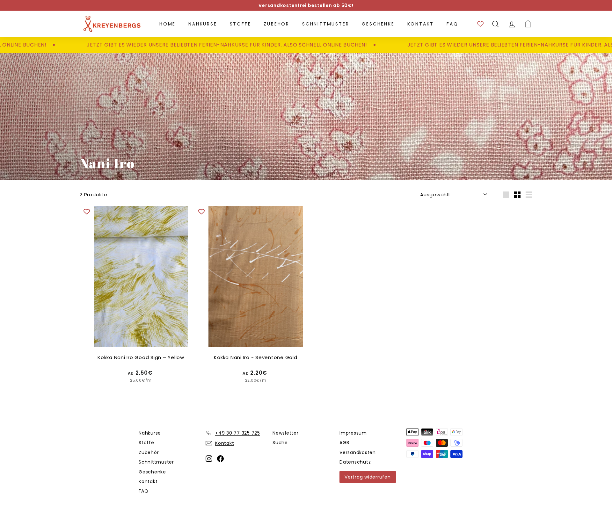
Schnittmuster (325, 24)
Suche (280, 442)
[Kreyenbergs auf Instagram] (209, 458)
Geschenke (378, 24)
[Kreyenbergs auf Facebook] (220, 458)
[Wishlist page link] (480, 24)
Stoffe (240, 24)
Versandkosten (357, 452)
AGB (344, 442)
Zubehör (276, 24)
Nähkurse (202, 24)
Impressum (353, 433)
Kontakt (420, 24)
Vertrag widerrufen (368, 477)
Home (167, 24)
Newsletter (286, 433)
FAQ (452, 24)
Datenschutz (355, 462)
